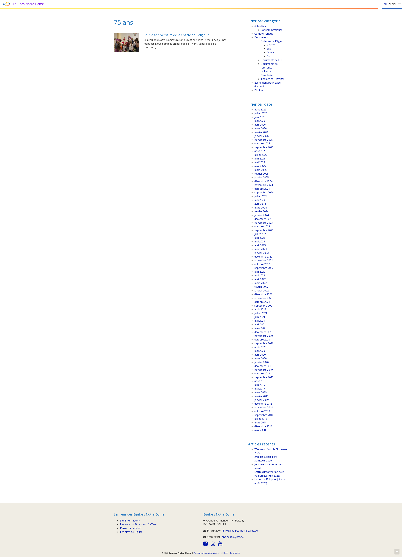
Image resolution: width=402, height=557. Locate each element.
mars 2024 (260, 207)
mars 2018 (260, 422)
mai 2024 (259, 200)
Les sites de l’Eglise (131, 532)
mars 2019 (260, 392)
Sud (269, 56)
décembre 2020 (263, 332)
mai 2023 (259, 241)
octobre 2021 (262, 302)
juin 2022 (259, 271)
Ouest (270, 52)
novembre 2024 (263, 185)
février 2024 (261, 211)
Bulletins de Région (272, 41)
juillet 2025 (260, 154)
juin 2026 (259, 117)
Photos (258, 90)
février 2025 (261, 173)
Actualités (260, 26)
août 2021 (260, 309)
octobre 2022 (262, 264)
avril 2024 (260, 204)
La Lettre (266, 71)
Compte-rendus (263, 33)
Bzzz (225, 553)
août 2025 (260, 151)
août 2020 (260, 347)
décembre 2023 (263, 219)
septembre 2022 (264, 268)
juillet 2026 (260, 113)
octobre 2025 (262, 143)
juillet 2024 (260, 196)
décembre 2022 (263, 256)
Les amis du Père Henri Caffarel (138, 524)
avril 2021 (260, 324)
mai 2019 (259, 388)
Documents (261, 37)
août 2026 (260, 109)
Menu (393, 4)
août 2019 (260, 381)
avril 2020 (260, 354)
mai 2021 (259, 320)
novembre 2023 (263, 222)
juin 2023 (259, 237)
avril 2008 (260, 430)
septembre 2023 (264, 230)
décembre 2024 (263, 181)
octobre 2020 (262, 339)
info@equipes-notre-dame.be (240, 530)
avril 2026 (260, 124)
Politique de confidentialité (206, 553)
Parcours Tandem (130, 528)
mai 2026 (259, 121)
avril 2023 (260, 245)
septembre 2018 (264, 415)
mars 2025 (260, 170)
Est (269, 48)
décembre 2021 (263, 294)
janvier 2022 (261, 290)
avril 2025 (260, 166)
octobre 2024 (262, 188)
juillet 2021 (260, 313)
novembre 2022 (263, 260)
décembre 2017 (263, 426)
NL (385, 4)
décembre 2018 (263, 403)
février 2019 (261, 396)
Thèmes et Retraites (273, 79)
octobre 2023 (262, 226)
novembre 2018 (263, 407)
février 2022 (261, 286)
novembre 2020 (263, 335)
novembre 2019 (263, 369)
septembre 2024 (264, 192)
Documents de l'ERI (272, 60)
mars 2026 (260, 128)
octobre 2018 (262, 411)
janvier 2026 (261, 136)
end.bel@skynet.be (233, 537)
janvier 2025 (261, 177)
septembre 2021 (264, 305)
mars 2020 (260, 358)
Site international (130, 520)
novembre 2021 (263, 298)
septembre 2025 (264, 147)
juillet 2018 (260, 418)
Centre (271, 45)
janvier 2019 (261, 400)
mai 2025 (259, 162)
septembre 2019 (264, 377)
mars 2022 (260, 283)
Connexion (235, 553)
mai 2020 (259, 351)
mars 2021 (260, 328)
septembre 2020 (264, 343)
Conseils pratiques (271, 30)
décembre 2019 (263, 366)
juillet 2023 (260, 234)
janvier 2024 (261, 215)
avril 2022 (260, 279)
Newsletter (267, 75)
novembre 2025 (263, 139)
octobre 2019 (262, 373)
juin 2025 (259, 158)
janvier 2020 (261, 362)
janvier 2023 (261, 253)
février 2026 (261, 132)
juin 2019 (259, 385)
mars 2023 (260, 249)
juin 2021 (259, 317)
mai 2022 (259, 275)
